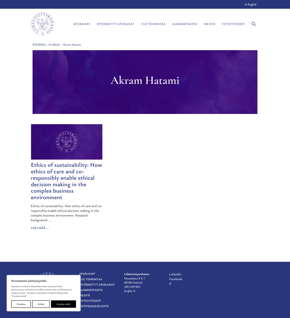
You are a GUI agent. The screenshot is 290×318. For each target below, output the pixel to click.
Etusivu (39, 44)
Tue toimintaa (153, 24)
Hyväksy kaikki (63, 304)
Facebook (175, 279)
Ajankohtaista (184, 24)
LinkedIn (175, 274)
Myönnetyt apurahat (115, 24)
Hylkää (41, 304)
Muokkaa (21, 304)
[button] (253, 24)
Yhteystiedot (233, 24)
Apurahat (81, 24)
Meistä (209, 24)
